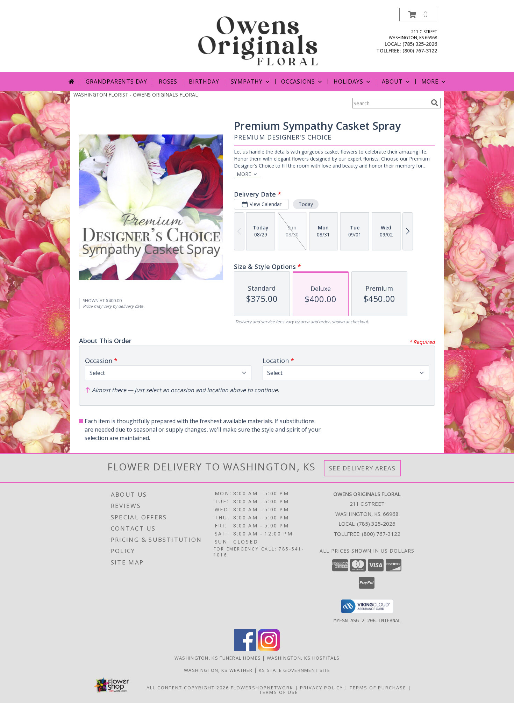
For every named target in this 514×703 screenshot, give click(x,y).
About (392, 81)
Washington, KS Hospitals (303, 658)
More (429, 81)
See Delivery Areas (362, 468)
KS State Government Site (294, 670)
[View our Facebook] (245, 649)
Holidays (348, 81)
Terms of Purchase (378, 687)
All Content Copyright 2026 (188, 687)
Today (306, 204)
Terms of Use (278, 692)
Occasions (298, 81)
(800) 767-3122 (419, 50)
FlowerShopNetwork (262, 687)
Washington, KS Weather (218, 670)
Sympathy (247, 81)
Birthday (204, 81)
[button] (418, 14)
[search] (434, 103)
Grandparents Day (116, 81)
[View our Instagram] (269, 649)
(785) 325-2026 (419, 44)
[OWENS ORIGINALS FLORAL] (258, 39)
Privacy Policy (321, 687)
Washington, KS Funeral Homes (217, 658)
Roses (168, 81)
